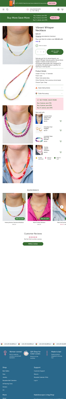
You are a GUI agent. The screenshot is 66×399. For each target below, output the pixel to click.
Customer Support (39, 371)
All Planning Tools (7, 383)
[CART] (62, 9)
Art (3, 390)
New (4, 374)
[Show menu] (3, 9)
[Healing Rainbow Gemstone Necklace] (14, 207)
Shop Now (52, 3)
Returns (36, 374)
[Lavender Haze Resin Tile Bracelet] (39, 139)
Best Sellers (6, 371)
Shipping (38, 36)
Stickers (5, 387)
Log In (36, 380)
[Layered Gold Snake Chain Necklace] (39, 119)
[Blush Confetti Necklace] (39, 207)
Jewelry (5, 377)
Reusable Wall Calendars (9, 380)
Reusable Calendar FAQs (41, 377)
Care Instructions (44, 88)
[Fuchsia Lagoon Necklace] (39, 150)
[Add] (60, 121)
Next (61, 207)
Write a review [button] (33, 244)
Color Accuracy (43, 93)
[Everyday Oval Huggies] (39, 129)
